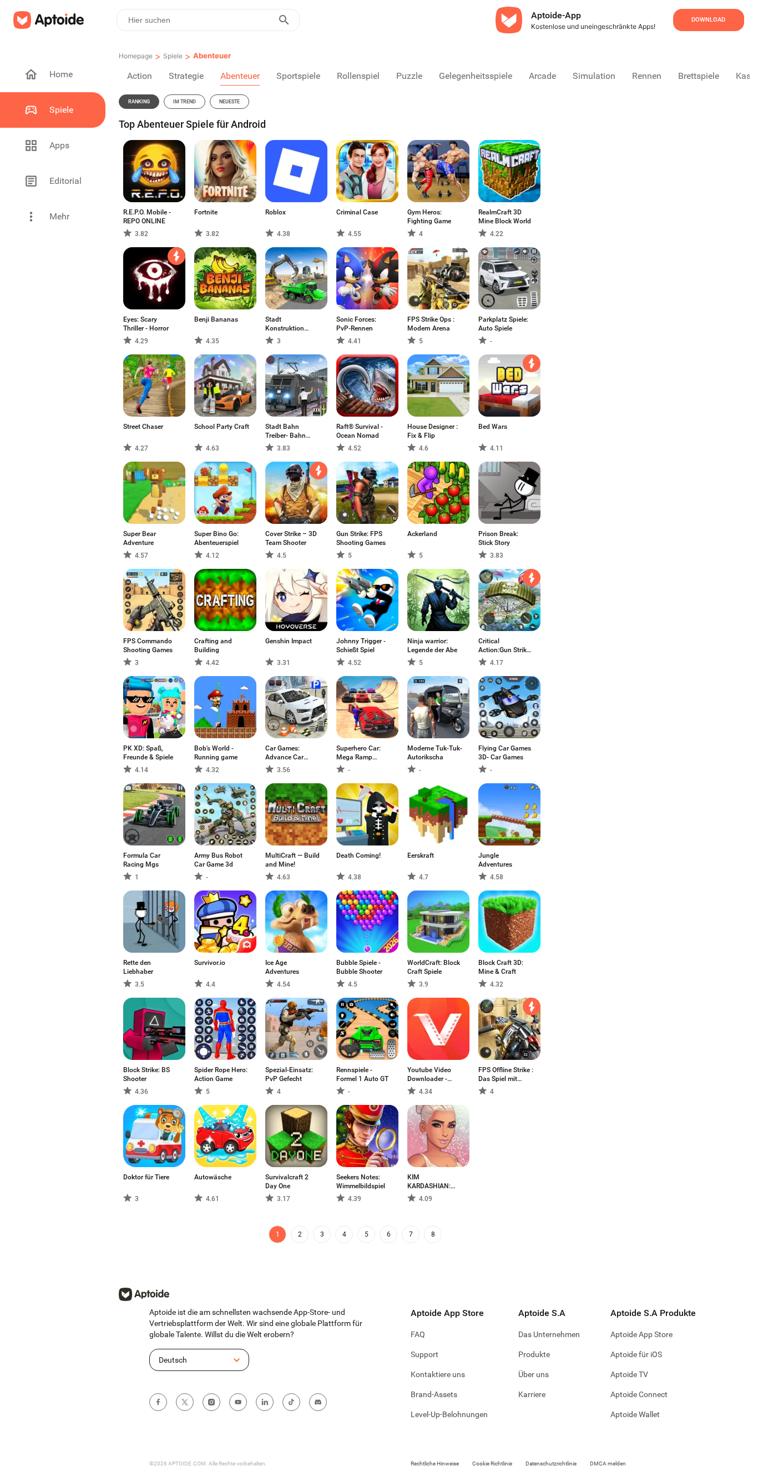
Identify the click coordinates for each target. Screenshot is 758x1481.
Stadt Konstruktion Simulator (284, 324)
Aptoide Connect (639, 1394)
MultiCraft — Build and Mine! (292, 860)
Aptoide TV (629, 1374)
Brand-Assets (434, 1394)
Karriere (531, 1394)
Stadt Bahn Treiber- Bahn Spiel (285, 431)
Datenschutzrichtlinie (551, 1463)
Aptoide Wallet (635, 1414)
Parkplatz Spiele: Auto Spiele (503, 324)
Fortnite (206, 212)
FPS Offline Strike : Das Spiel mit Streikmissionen (505, 1074)
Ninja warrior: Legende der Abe (432, 645)
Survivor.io (209, 963)
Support (424, 1354)
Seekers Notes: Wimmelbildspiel (360, 1181)
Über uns (533, 1374)
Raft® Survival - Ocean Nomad (359, 431)
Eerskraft (420, 855)
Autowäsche (212, 1177)
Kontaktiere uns (438, 1374)
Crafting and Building (213, 645)
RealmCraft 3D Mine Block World (504, 216)
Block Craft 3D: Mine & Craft (500, 967)
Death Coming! (358, 855)
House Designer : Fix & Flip (432, 431)
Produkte (534, 1354)
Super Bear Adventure (139, 538)
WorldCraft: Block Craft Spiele (433, 967)
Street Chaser (143, 427)
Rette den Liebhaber (138, 967)
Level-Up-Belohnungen (449, 1414)
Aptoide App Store (641, 1334)
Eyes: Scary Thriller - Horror (146, 324)
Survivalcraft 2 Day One (287, 1181)
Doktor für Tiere (146, 1177)
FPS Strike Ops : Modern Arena (430, 324)
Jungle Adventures (495, 860)
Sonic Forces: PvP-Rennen (356, 324)
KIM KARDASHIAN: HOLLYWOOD (429, 1181)
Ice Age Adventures (282, 967)
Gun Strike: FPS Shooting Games (361, 538)
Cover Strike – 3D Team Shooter (291, 538)
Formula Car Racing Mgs (141, 860)
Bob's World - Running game (215, 752)
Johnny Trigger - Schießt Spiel (361, 645)
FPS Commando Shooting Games (148, 645)
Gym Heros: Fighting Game (429, 216)
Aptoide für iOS (636, 1354)
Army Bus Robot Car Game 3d (218, 860)
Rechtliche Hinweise (435, 1463)
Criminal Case (357, 212)
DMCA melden (608, 1463)
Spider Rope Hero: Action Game (220, 1074)
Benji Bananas (216, 319)
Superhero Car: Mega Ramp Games (358, 753)
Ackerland (422, 534)
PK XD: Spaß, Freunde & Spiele (148, 752)
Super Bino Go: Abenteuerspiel (216, 538)
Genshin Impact (288, 641)
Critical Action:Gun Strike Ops (504, 645)
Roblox (275, 212)
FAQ (418, 1334)
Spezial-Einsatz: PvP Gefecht (289, 1074)
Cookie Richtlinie (492, 1463)
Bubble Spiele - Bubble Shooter (359, 967)
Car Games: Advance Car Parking (284, 753)
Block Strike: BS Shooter (146, 1074)
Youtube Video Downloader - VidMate (429, 1074)
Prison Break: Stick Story (498, 538)
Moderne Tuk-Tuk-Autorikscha (434, 752)
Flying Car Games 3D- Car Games (504, 752)
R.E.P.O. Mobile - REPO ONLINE (147, 216)
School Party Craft (221, 427)
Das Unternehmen (549, 1334)
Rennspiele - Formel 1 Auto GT (362, 1074)
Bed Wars (492, 427)
